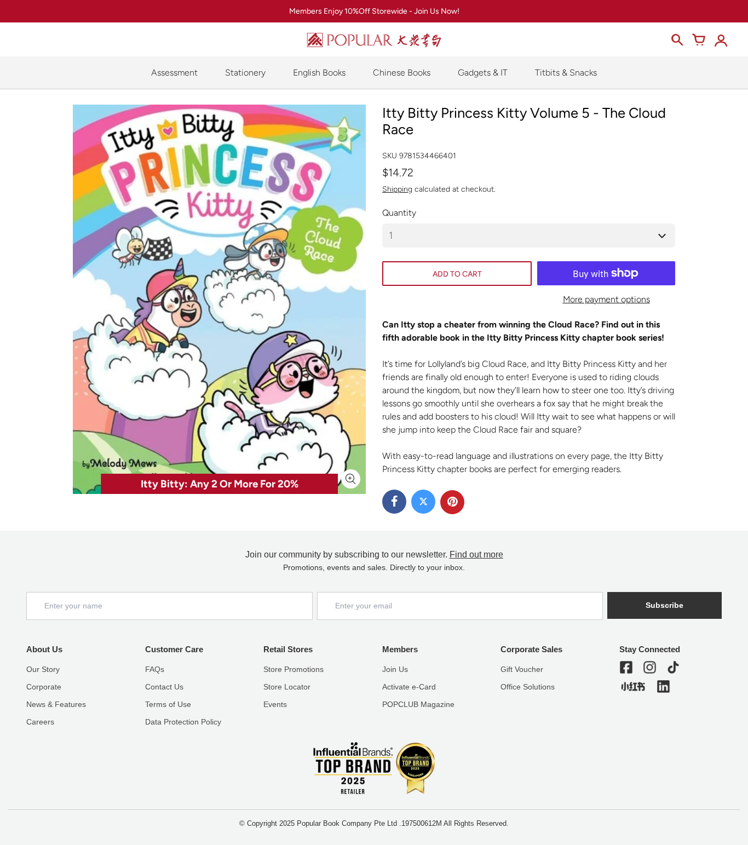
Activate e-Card (409, 686)
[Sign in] (721, 40)
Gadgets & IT (483, 72)
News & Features (56, 704)
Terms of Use (168, 704)
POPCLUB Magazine (418, 704)
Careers (40, 721)
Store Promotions (293, 669)
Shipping (397, 189)
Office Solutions (527, 686)
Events (275, 704)
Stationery (245, 72)
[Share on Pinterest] (452, 502)
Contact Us (164, 686)
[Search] (677, 40)
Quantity (399, 213)
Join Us (395, 669)
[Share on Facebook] (394, 502)
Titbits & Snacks (566, 72)
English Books (319, 72)
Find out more (476, 554)
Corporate (43, 686)
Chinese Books (401, 72)
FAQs (154, 669)
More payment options (606, 299)
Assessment (174, 72)
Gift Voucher (521, 669)
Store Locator (286, 686)
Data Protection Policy (183, 721)
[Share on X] (423, 502)
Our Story (43, 669)
